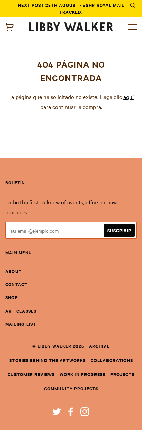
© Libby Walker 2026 (58, 346)
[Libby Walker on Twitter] (56, 413)
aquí (128, 96)
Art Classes (21, 310)
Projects (122, 374)
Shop (11, 297)
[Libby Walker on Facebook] (70, 413)
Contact (16, 284)
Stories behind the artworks (47, 360)
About (13, 271)
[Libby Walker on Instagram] (85, 413)
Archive (99, 346)
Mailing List (20, 324)
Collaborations (112, 360)
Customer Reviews (31, 374)
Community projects (71, 388)
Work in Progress (82, 374)
